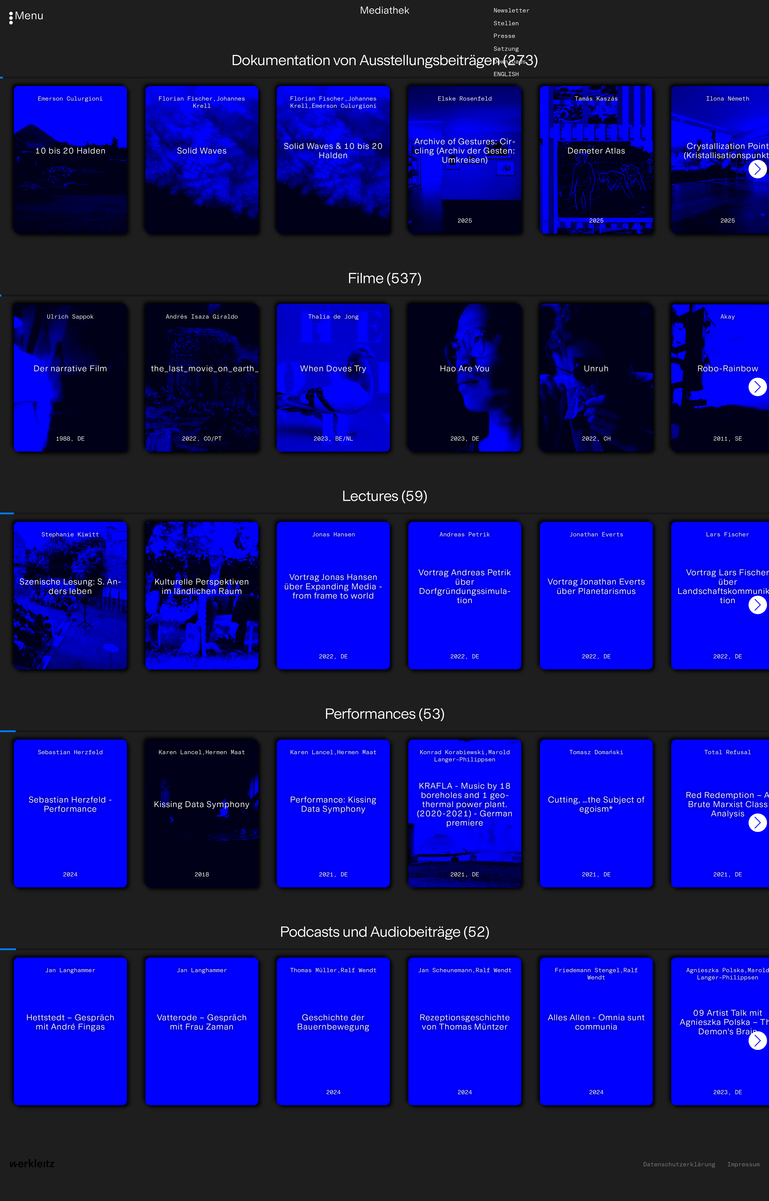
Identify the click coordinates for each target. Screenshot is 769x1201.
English (506, 74)
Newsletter (512, 10)
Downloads (510, 61)
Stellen (506, 23)
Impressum (743, 1164)
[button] (758, 169)
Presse (504, 35)
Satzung (506, 48)
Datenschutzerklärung (679, 1164)
